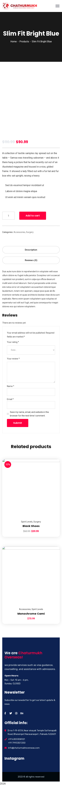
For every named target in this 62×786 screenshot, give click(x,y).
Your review (13, 358)
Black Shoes (31, 526)
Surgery (30, 232)
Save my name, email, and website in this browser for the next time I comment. (29, 414)
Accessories (19, 232)
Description (31, 249)
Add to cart (33, 215)
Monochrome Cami (31, 613)
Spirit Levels (27, 522)
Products (24, 41)
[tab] (31, 250)
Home (13, 41)
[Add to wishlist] (54, 467)
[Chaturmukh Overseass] (19, 5)
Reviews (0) (31, 260)
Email (10, 399)
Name (10, 386)
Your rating (13, 342)
